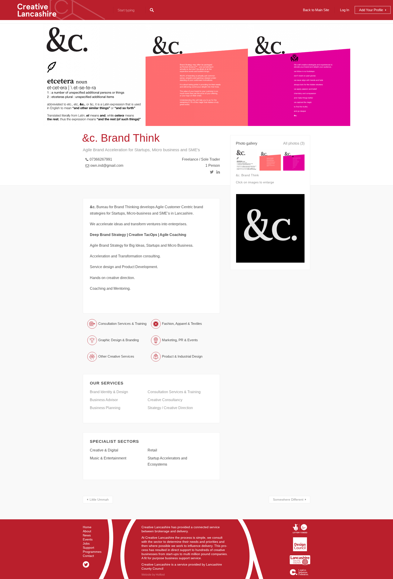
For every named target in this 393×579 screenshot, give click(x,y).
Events (88, 539)
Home (87, 527)
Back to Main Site (316, 10)
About (87, 531)
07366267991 (101, 159)
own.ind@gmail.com (106, 165)
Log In (344, 10)
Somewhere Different (288, 499)
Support (88, 547)
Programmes (92, 551)
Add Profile (371, 10)
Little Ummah (99, 499)
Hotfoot (160, 574)
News (87, 535)
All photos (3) (294, 143)
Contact (88, 556)
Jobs (86, 543)
